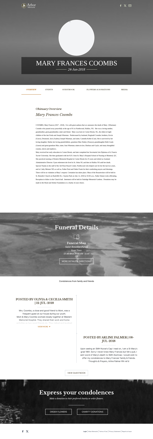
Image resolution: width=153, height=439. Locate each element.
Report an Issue (127, 431)
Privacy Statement (115, 431)
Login (85, 431)
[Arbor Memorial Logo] (28, 5)
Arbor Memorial (93, 431)
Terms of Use (103, 431)
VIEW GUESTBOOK (76, 373)
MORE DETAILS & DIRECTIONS (76, 261)
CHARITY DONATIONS (92, 412)
